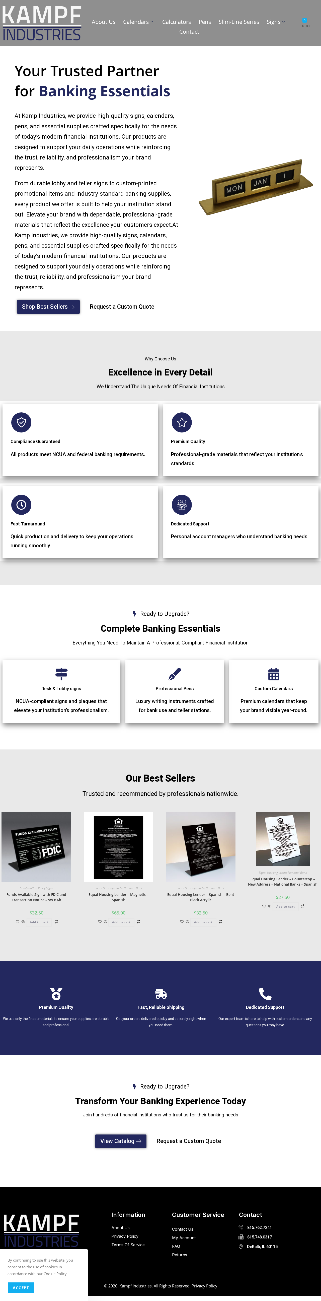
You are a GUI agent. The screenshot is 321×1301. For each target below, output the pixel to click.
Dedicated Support (190, 523)
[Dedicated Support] (182, 505)
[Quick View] (23, 921)
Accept (21, 1287)
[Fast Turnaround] (21, 505)
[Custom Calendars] (274, 674)
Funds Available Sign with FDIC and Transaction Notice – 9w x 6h (36, 897)
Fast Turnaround (28, 523)
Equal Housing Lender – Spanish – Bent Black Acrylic (200, 897)
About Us (104, 21)
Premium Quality (188, 441)
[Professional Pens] (175, 674)
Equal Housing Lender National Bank (119, 888)
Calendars (136, 21)
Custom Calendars (274, 688)
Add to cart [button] (39, 922)
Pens (205, 21)
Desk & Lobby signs (61, 688)
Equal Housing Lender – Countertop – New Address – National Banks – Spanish (282, 882)
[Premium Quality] (182, 422)
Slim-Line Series (239, 21)
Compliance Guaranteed (35, 441)
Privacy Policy (204, 1286)
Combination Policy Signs (36, 888)
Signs (274, 21)
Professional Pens (175, 688)
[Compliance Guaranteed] (21, 422)
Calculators (176, 21)
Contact (189, 31)
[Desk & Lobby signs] (61, 674)
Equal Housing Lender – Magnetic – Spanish (119, 897)
